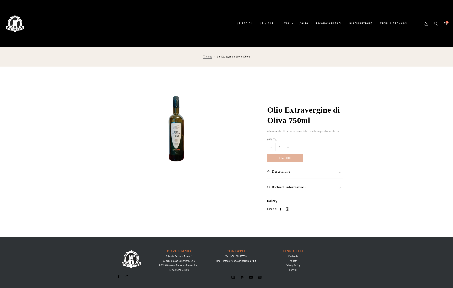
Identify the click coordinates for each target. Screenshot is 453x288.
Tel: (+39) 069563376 (236, 256)
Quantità (272, 139)
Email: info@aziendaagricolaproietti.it (236, 260)
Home (208, 56)
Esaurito (285, 157)
